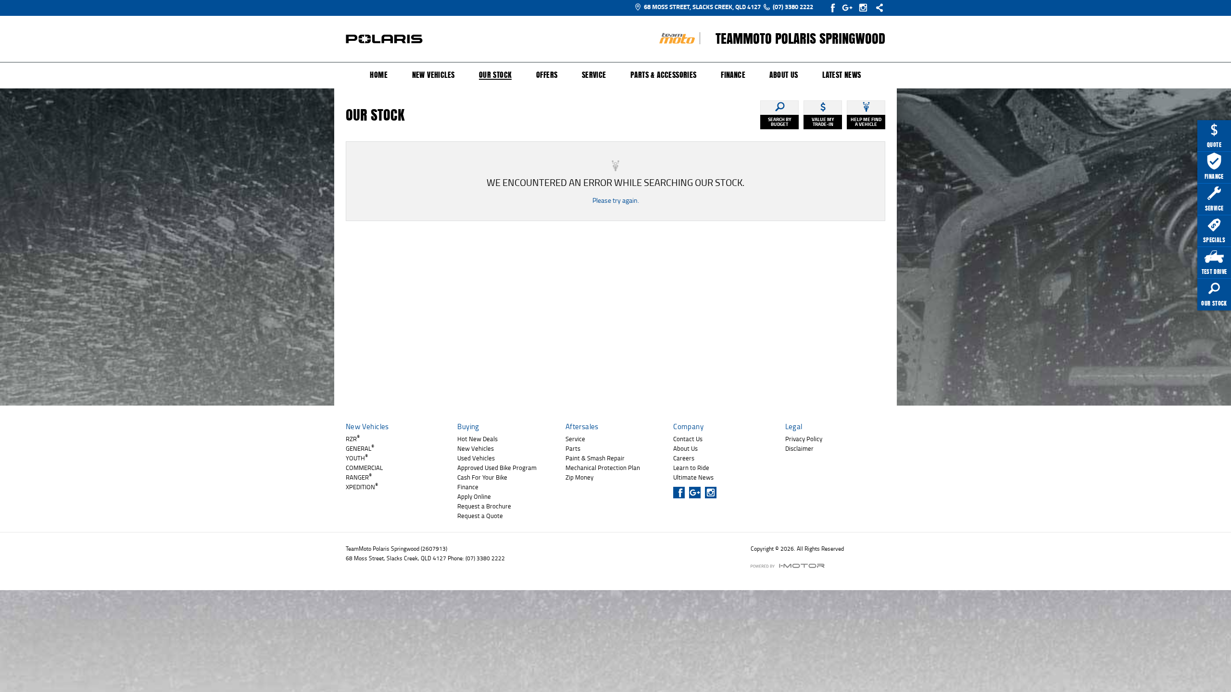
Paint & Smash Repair (595, 458)
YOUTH (357, 458)
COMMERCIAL (364, 467)
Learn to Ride (691, 467)
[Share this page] (877, 7)
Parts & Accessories (663, 75)
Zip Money (579, 477)
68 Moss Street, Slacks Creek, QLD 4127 (702, 7)
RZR (353, 439)
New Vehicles (433, 75)
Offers (546, 75)
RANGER (359, 477)
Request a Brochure (484, 506)
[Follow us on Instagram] (865, 7)
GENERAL (360, 448)
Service (594, 75)
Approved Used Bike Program (497, 467)
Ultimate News (693, 477)
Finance (733, 75)
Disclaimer (799, 448)
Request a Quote (480, 515)
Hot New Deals (477, 439)
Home (379, 75)
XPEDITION (362, 487)
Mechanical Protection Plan (602, 467)
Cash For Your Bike (482, 477)
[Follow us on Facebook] (834, 7)
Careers (683, 458)
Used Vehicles (476, 458)
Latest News (841, 75)
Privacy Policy (803, 439)
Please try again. (615, 200)
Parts (572, 448)
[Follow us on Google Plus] (849, 7)
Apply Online (474, 496)
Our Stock (495, 75)
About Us (783, 75)
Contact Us (688, 439)
